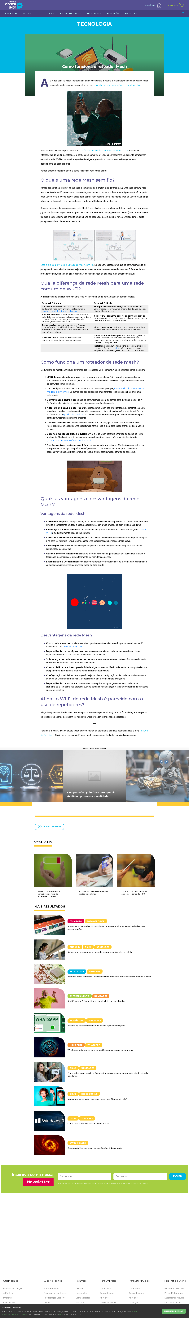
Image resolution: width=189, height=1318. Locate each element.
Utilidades (102, 947)
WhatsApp (94, 1020)
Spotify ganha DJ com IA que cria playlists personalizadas (96, 1001)
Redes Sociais (89, 1094)
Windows (94, 971)
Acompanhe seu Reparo (55, 1293)
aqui (61, 1314)
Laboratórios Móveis (174, 1298)
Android (75, 947)
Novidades (100, 996)
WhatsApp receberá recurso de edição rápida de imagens (96, 1025)
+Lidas (27, 13)
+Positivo (131, 13)
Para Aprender (96, 921)
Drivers (47, 1302)
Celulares (80, 1288)
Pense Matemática (173, 1293)
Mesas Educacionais (174, 1288)
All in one (80, 1302)
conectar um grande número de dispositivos (118, 85)
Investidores (9, 1302)
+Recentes (11, 13)
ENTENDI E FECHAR (173, 1311)
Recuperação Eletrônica (55, 1298)
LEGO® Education (173, 1302)
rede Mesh (115, 348)
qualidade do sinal (73, 414)
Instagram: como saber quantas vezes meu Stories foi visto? (97, 1099)
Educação (76, 921)
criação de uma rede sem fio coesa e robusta (103, 150)
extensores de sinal (73, 646)
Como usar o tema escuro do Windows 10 (88, 1123)
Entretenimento (79, 996)
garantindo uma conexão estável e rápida (69, 440)
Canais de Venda (108, 1302)
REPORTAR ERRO (52, 826)
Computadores (83, 1298)
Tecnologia (94, 24)
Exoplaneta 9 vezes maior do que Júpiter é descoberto (95, 1148)
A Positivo (8, 1293)
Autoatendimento (52, 1288)
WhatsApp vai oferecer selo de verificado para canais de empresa (100, 1050)
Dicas (88, 947)
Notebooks (81, 1293)
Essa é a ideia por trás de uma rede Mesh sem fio (67, 265)
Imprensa (7, 1298)
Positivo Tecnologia (12, 1288)
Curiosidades (78, 1143)
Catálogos (134, 1302)
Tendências (76, 1020)
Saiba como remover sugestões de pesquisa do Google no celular (100, 952)
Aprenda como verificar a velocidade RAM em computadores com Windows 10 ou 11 (109, 976)
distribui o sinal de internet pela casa (59, 311)
